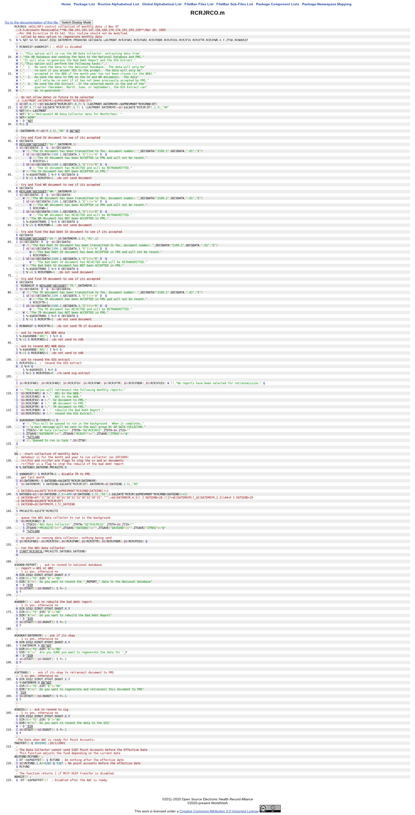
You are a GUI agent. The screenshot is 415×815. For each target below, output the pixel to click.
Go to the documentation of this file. (32, 22)
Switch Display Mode (76, 22)
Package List (84, 4)
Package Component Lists (277, 4)
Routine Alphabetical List (118, 4)
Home (66, 4)
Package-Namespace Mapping (327, 4)
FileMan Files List (199, 4)
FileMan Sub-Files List (234, 4)
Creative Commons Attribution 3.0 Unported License (219, 811)
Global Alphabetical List (162, 4)
